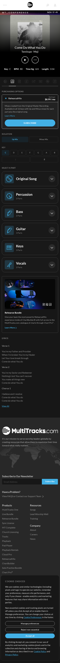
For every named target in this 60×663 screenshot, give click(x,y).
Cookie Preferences (33, 617)
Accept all (30, 636)
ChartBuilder (8, 563)
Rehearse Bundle (10, 518)
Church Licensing (10, 532)
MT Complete (8, 527)
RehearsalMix (8, 559)
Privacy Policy (11, 654)
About (33, 530)
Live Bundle (7, 514)
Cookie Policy (40, 651)
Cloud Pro (7, 554)
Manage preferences (30, 623)
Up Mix (15, 139)
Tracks (5, 536)
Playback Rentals (10, 550)
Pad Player (7, 545)
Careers (34, 534)
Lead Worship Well (39, 514)
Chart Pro (7, 572)
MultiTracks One (10, 509)
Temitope (26, 51)
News (32, 539)
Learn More (10, 116)
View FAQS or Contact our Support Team (22, 496)
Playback (6, 541)
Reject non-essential (30, 629)
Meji (36, 51)
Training (34, 518)
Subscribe (30, 123)
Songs (33, 509)
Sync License (8, 523)
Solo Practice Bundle (12, 567)
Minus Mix (43, 139)
